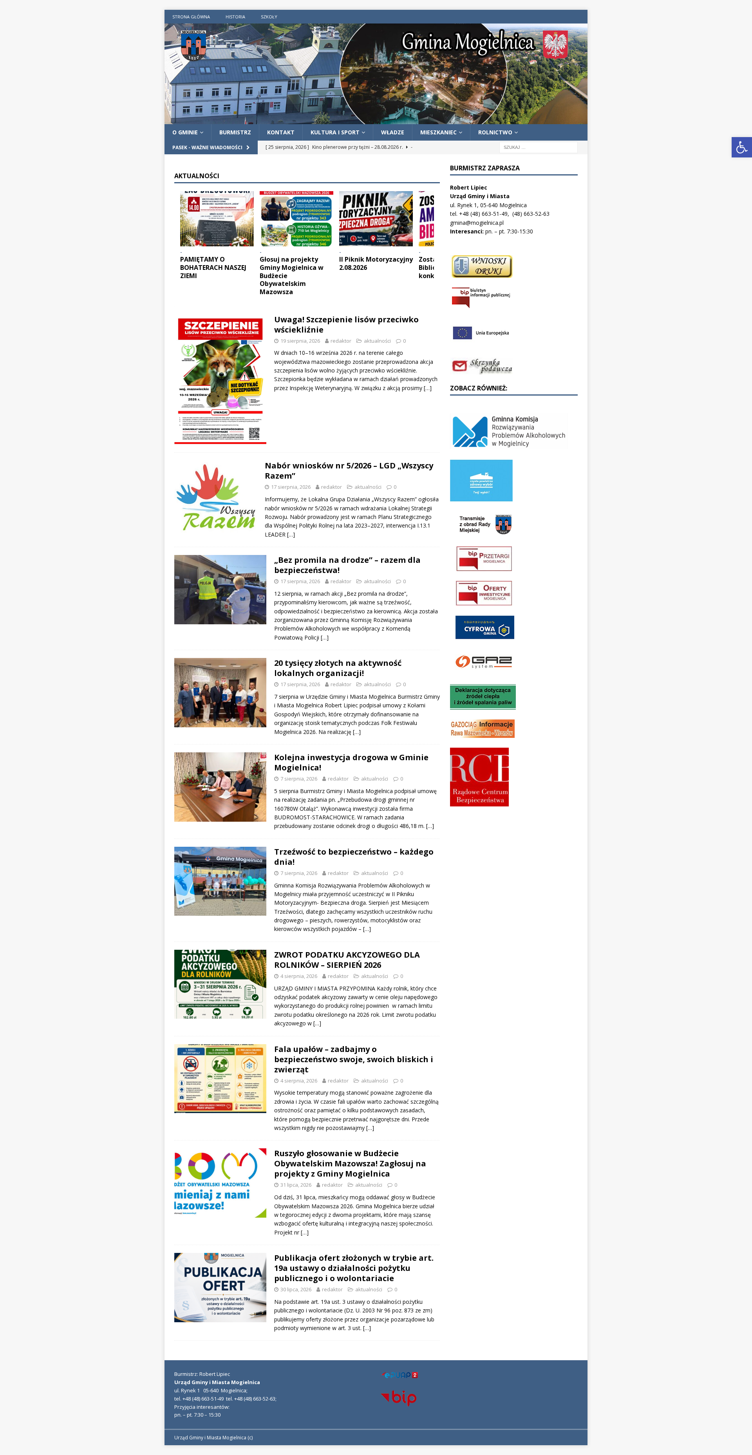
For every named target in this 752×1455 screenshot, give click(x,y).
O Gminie (185, 132)
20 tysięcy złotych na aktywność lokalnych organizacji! (337, 668)
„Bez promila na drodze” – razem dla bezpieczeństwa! (347, 565)
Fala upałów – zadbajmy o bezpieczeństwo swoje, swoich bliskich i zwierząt (353, 1059)
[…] (428, 388)
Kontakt (281, 132)
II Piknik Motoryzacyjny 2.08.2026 (376, 263)
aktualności (377, 340)
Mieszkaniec (438, 132)
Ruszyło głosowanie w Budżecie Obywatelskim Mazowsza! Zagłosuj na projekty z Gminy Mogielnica (350, 1163)
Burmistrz (235, 132)
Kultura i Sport (335, 132)
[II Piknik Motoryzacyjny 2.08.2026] (376, 218)
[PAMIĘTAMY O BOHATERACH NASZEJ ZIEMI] (217, 218)
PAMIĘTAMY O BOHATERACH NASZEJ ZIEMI (213, 267)
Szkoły (269, 17)
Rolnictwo (495, 132)
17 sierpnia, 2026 (291, 486)
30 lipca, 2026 (295, 1289)
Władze (392, 132)
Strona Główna (191, 17)
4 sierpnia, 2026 (298, 976)
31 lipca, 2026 (295, 1184)
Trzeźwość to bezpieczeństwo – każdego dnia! (354, 856)
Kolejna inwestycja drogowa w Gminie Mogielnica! (351, 762)
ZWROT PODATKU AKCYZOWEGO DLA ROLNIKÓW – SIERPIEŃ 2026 (347, 959)
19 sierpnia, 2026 (300, 340)
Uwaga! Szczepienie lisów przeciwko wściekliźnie (346, 324)
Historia (235, 17)
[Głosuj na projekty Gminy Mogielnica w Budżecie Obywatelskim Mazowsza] (296, 218)
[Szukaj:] (538, 147)
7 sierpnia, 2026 (298, 778)
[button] (742, 147)
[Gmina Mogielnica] (376, 119)
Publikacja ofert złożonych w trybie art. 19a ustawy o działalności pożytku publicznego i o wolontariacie (354, 1268)
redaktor (341, 340)
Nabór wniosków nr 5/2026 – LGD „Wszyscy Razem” (349, 470)
